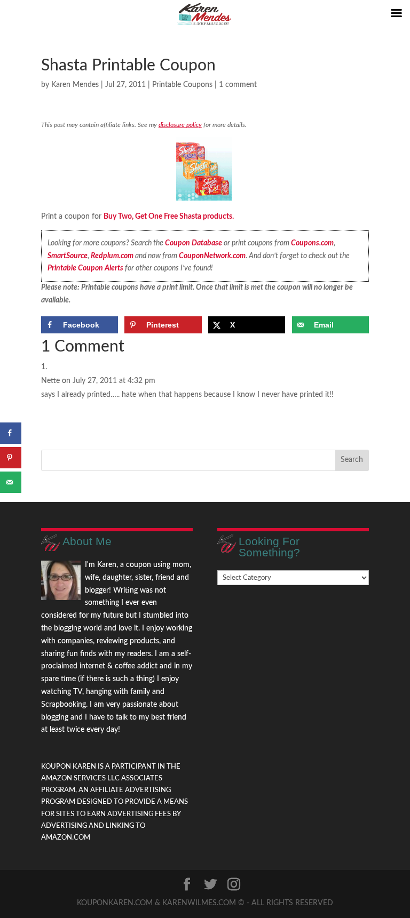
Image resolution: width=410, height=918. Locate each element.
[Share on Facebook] (10, 433)
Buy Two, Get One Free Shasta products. (169, 216)
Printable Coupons (182, 85)
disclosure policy (180, 125)
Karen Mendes (75, 85)
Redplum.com (112, 256)
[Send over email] (10, 482)
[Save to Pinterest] (10, 457)
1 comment (238, 85)
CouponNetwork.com (212, 256)
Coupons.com (312, 243)
